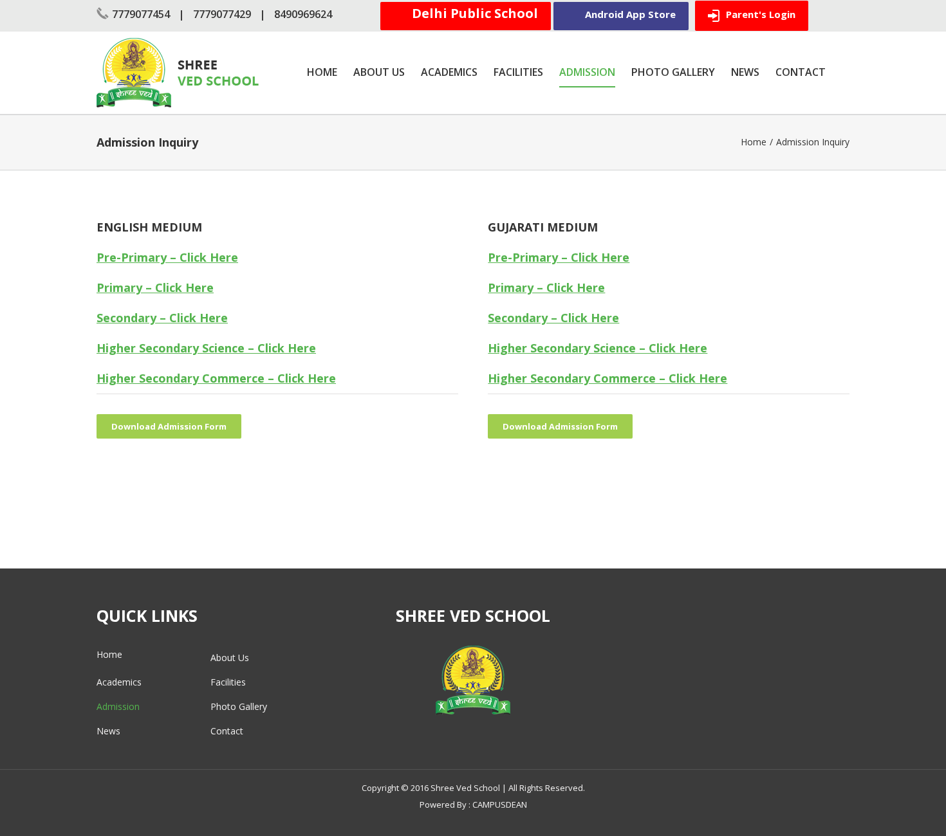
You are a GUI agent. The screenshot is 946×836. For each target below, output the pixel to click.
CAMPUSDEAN (499, 804)
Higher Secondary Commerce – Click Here (216, 378)
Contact (226, 731)
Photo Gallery (238, 706)
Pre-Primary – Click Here (167, 257)
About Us (229, 657)
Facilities (228, 682)
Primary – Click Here (155, 287)
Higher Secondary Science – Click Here (206, 348)
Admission (118, 706)
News (108, 731)
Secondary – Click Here (162, 317)
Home (109, 654)
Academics (119, 682)
